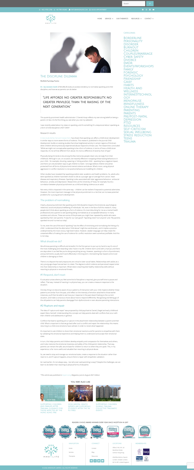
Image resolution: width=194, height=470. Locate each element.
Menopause (132, 100)
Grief (128, 82)
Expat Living (66, 375)
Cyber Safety (133, 57)
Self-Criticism (135, 129)
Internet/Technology (138, 96)
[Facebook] (142, 9)
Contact (148, 18)
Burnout (131, 47)
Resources (135, 18)
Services (108, 18)
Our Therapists (122, 18)
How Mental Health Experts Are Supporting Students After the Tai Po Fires (79, 407)
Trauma (130, 141)
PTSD (127, 122)
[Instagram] (146, 9)
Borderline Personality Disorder (133, 41)
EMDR (128, 63)
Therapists (72, 456)
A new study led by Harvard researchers (55, 138)
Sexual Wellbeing (137, 132)
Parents (130, 113)
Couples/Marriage (138, 53)
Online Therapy (136, 107)
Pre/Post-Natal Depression (135, 118)
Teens (128, 138)
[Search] (150, 3)
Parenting (132, 110)
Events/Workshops (139, 66)
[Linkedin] (149, 9)
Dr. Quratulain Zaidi (48, 87)
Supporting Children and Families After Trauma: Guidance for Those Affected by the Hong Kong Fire (51, 408)
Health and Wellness (133, 90)
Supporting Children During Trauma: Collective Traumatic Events (106, 407)
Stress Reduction (138, 135)
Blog (93, 452)
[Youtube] (153, 9)
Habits (129, 85)
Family (128, 69)
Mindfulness (134, 104)
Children (131, 50)
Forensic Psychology (133, 74)
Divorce (130, 60)
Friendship (132, 78)
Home (99, 18)
